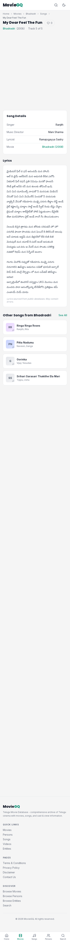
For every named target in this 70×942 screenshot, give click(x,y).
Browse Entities (12, 900)
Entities (7, 848)
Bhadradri (31, 13)
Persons (8, 834)
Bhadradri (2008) (52, 146)
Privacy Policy (11, 867)
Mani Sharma (55, 132)
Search (7, 905)
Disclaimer (9, 872)
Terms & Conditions (14, 863)
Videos (7, 843)
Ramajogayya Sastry (51, 139)
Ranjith (59, 124)
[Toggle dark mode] (64, 5)
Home (6, 13)
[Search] (56, 5)
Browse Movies (12, 891)
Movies (18, 13)
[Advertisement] (35, 68)
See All (63, 315)
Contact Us (9, 877)
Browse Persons (12, 896)
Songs (43, 13)
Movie (13, 5)
